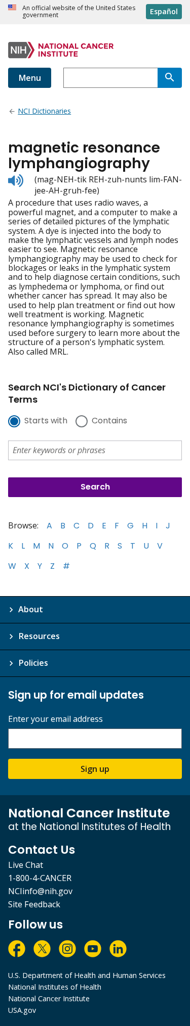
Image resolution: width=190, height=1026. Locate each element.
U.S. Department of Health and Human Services (87, 975)
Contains (109, 421)
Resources (39, 636)
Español (164, 11)
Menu (29, 77)
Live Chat (25, 864)
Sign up (95, 768)
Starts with (45, 421)
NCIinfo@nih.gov (40, 891)
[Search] (170, 78)
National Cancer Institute (49, 998)
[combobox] (110, 78)
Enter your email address (55, 719)
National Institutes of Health (54, 987)
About (30, 609)
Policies (33, 662)
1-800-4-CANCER (39, 878)
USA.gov (22, 1010)
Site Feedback (34, 904)
